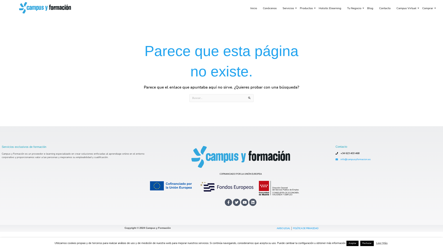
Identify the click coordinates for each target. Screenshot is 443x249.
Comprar (427, 8)
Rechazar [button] (367, 243)
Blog (370, 8)
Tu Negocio (354, 8)
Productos (306, 8)
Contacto (385, 8)
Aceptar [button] (352, 243)
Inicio (253, 8)
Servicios (288, 8)
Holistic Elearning (330, 8)
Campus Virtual (406, 8)
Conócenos (270, 8)
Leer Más (382, 243)
